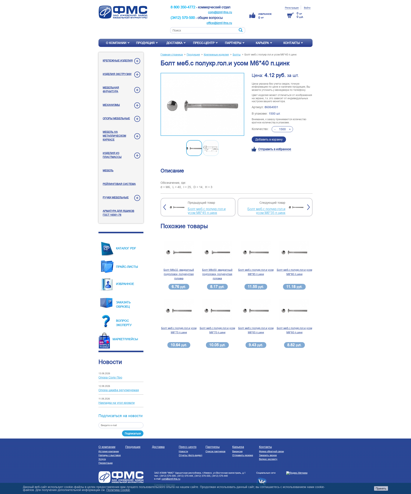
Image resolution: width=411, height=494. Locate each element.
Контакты (291, 43)
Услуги (102, 459)
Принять (381, 488)
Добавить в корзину (269, 139)
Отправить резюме (242, 455)
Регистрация (292, 7)
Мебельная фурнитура (111, 89)
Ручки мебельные (116, 197)
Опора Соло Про (110, 377)
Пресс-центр (203, 43)
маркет (119, 339)
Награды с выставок (109, 455)
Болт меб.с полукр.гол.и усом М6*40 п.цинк (270, 54)
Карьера (262, 43)
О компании (116, 43)
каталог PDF (126, 248)
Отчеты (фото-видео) (190, 455)
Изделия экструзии (117, 74)
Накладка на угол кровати (116, 402)
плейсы (131, 339)
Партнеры (233, 43)
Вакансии (237, 451)
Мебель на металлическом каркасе (114, 135)
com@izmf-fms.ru (220, 12)
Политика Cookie (118, 490)
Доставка (174, 43)
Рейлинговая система (119, 184)
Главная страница (172, 54)
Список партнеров (215, 451)
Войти (307, 7)
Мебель (108, 170)
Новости (183, 451)
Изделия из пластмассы (112, 155)
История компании (108, 451)
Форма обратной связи (271, 451)
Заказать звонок (268, 455)
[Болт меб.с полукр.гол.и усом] (202, 104)
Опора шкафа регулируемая (118, 390)
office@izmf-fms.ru (219, 23)
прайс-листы (127, 266)
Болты (237, 54)
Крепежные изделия (118, 60)
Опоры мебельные (116, 118)
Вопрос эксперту (268, 459)
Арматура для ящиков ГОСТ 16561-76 (118, 212)
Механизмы (111, 104)
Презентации (105, 462)
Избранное (125, 284)
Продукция (145, 43)
